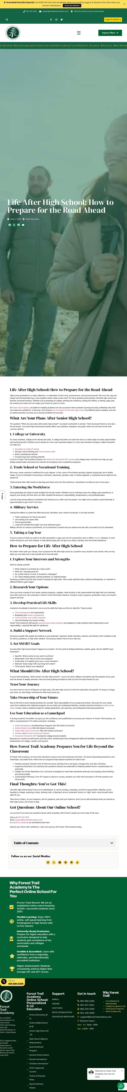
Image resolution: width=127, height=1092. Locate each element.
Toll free (11, 981)
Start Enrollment (71, 5)
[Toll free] (4, 982)
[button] (7, 20)
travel (97, 538)
